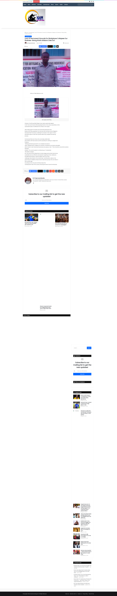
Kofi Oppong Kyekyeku (39, 178)
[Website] (33, 183)
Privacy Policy (85, 593)
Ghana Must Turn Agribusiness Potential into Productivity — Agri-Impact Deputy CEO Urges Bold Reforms (82, 580)
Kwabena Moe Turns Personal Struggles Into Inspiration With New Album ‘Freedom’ (85, 522)
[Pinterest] (50, 171)
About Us (67, 593)
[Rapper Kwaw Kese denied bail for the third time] (76, 544)
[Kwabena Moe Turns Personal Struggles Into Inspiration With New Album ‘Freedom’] (76, 522)
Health (61, 4)
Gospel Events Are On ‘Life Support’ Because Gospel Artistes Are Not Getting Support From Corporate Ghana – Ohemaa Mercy (85, 507)
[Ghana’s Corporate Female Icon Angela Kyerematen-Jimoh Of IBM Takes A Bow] (46, 259)
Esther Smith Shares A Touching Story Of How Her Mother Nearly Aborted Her (86, 397)
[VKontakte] (56, 171)
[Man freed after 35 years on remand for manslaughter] (62, 218)
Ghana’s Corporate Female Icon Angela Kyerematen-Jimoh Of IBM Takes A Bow (45, 307)
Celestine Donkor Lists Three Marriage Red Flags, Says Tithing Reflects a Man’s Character (82, 576)
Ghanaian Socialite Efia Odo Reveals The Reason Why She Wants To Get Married (86, 412)
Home (25, 4)
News (29, 4)
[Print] (62, 171)
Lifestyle (66, 4)
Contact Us (80, 593)
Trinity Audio (36, 93)
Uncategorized (31, 32)
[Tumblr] (47, 171)
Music (52, 4)
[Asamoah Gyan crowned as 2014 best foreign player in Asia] (76, 405)
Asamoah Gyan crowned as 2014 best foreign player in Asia (86, 403)
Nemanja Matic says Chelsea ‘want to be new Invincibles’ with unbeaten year (31, 223)
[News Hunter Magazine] (34, 17)
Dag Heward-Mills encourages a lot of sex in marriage (86, 535)
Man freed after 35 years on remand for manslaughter (61, 224)
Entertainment (46, 4)
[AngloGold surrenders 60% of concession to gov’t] (76, 530)
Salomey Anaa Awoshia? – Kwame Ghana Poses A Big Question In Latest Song (86, 552)
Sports (56, 4)
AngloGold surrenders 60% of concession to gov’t (85, 529)
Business (34, 4)
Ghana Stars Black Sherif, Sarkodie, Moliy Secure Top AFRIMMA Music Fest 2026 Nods (86, 515)
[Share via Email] (57, 46)
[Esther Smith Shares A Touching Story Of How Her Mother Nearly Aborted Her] (76, 397)
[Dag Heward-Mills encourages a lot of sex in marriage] (76, 536)
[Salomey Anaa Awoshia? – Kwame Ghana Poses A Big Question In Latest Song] (76, 552)
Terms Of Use (91, 593)
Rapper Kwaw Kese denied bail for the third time (86, 543)
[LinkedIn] (54, 46)
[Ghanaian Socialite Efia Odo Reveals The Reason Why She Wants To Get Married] (76, 456)
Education (39, 4)
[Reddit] (53, 171)
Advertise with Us (73, 593)
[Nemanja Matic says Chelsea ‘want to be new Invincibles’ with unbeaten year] (31, 217)
